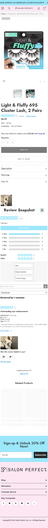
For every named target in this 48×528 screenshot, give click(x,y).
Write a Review (31, 116)
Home (3, 14)
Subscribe (40, 455)
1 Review (21, 116)
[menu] (2, 8)
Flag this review (5, 361)
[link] (12, 420)
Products (11, 14)
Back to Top (24, 373)
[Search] (9, 8)
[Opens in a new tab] (3, 503)
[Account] (39, 8)
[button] (40, 82)
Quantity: (5, 137)
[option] (24, 50)
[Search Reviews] (45, 286)
